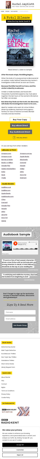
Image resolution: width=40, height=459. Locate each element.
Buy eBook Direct (20, 125)
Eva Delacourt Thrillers (8, 354)
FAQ (2, 381)
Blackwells (24, 160)
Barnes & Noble (7, 160)
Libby (22, 172)
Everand (23, 163)
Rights (3, 387)
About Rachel (5, 377)
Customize (20, 450)
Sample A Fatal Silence (15, 255)
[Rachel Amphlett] (20, 4)
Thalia (3, 178)
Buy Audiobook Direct (20, 132)
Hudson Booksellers (8, 169)
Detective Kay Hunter (8, 347)
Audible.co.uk (6, 187)
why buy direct (21, 138)
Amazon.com (6, 153)
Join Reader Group (20, 325)
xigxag (3, 221)
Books (7, 11)
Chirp (3, 199)
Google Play (5, 166)
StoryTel (23, 175)
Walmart (23, 178)
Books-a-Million (7, 163)
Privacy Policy (5, 394)
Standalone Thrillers (7, 360)
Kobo (3, 172)
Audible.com (5, 190)
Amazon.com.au (26, 153)
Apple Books (24, 156)
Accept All (20, 445)
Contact (4, 384)
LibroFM (4, 215)
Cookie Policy (5, 397)
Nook (3, 175)
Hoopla (22, 166)
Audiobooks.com (7, 196)
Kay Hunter (14, 11)
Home (2, 11)
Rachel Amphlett (5, 255)
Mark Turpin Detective (8, 350)
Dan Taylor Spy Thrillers (8, 357)
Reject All (20, 455)
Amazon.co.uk (6, 156)
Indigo (22, 169)
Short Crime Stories (7, 364)
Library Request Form (8, 367)
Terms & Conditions (7, 391)
